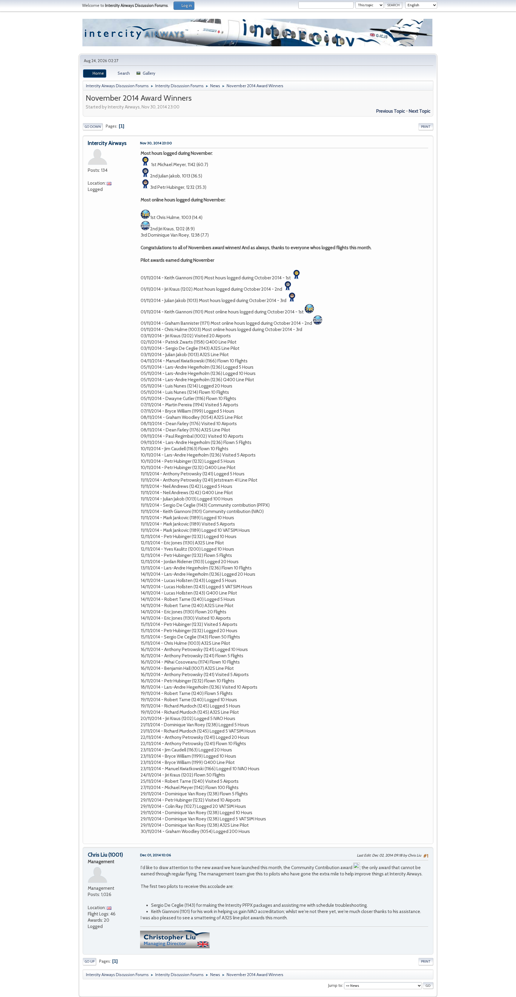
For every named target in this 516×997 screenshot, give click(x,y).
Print (426, 127)
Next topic (419, 111)
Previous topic (390, 111)
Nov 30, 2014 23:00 (156, 143)
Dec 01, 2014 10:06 (155, 855)
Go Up (89, 961)
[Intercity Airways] (90, 176)
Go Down (93, 127)
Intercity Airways (107, 143)
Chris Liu (97, 854)
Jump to (335, 985)
